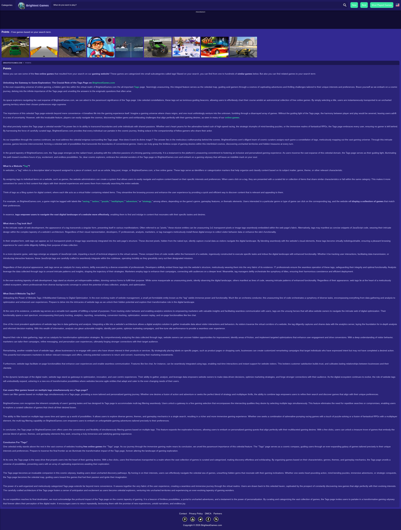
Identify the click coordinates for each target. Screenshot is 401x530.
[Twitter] (200, 519)
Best (364, 5)
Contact (183, 513)
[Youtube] (192, 519)
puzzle (105, 201)
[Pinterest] (185, 519)
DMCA (208, 513)
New (354, 5)
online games (232, 117)
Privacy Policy (196, 513)
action (95, 201)
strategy (147, 201)
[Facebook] (208, 519)
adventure (131, 201)
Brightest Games (37, 5)
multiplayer (117, 201)
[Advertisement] (200, 20)
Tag (26, 166)
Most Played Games (382, 5)
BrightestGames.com (103, 82)
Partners (218, 513)
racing (86, 201)
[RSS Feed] (216, 519)
